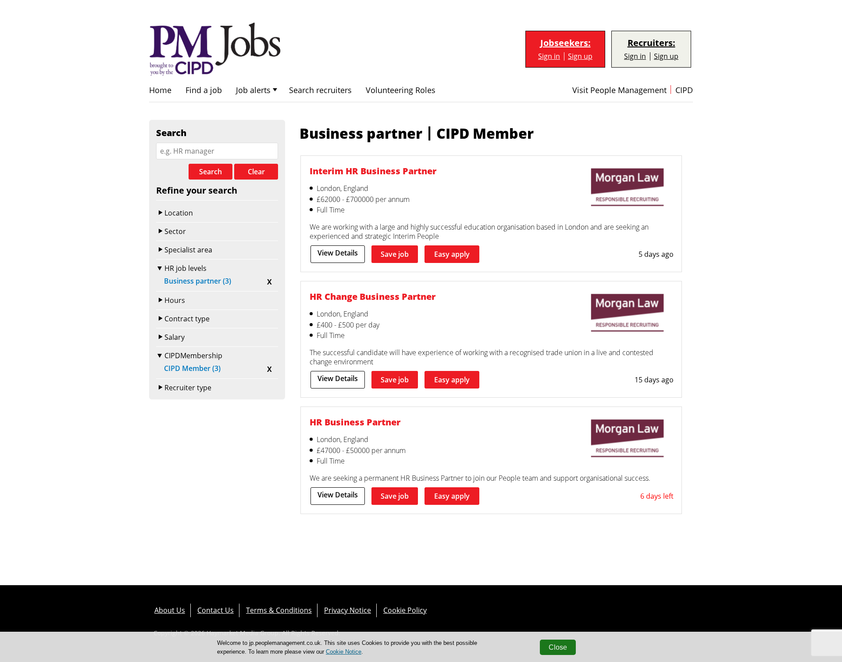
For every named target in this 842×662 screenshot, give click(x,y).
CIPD (684, 90)
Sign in (549, 56)
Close (558, 647)
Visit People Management (619, 90)
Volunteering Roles (400, 90)
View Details (338, 253)
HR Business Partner (355, 422)
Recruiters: (651, 43)
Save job (395, 254)
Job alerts (253, 90)
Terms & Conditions (279, 610)
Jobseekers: (565, 43)
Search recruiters (320, 90)
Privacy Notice (347, 610)
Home (160, 90)
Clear (256, 171)
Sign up (580, 56)
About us (169, 610)
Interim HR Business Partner (373, 171)
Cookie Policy (405, 610)
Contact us (215, 610)
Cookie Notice (343, 651)
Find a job (204, 90)
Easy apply (452, 254)
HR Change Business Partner (372, 296)
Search (210, 171)
